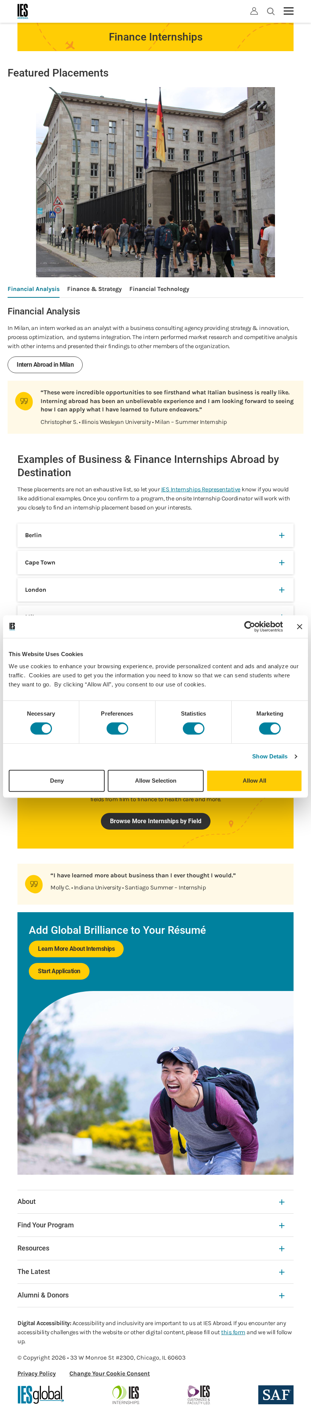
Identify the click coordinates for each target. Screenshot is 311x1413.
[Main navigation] (289, 11)
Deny (57, 780)
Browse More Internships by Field (155, 821)
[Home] (23, 11)
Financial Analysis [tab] (34, 288)
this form (233, 1332)
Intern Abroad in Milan (45, 364)
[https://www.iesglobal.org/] (40, 1394)
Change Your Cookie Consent (109, 1373)
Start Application (59, 971)
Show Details (269, 756)
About (26, 1201)
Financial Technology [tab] (159, 288)
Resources (33, 1248)
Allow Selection (155, 780)
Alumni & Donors (43, 1295)
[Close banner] (299, 626)
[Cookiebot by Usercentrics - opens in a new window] (250, 626)
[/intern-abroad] (126, 1394)
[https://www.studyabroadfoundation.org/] (276, 1394)
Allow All (254, 780)
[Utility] (254, 11)
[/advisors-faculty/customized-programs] (199, 1394)
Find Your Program (45, 1225)
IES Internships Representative (200, 489)
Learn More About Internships (76, 948)
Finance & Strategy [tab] (94, 288)
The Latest (33, 1271)
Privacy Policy (36, 1373)
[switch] (117, 728)
